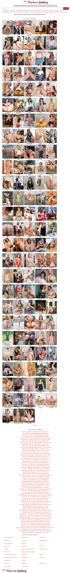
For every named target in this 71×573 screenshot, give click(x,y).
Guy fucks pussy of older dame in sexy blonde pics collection (35, 478)
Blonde (29, 361)
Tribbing (7, 143)
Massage (29, 34)
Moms (7, 298)
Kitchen (51, 205)
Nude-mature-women (40, 50)
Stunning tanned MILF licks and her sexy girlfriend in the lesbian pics (35, 493)
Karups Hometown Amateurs (28, 551)
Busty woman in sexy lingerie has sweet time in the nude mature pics (35, 515)
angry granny (12, 10)
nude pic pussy (46, 10)
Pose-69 (40, 252)
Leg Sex (41, 554)
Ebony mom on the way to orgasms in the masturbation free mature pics (35, 475)
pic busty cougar (64, 12)
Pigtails (7, 34)
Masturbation (30, 143)
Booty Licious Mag (8, 543)
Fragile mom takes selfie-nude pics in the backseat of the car (35, 462)
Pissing (7, 50)
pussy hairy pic (59, 10)
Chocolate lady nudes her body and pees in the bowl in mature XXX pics (35, 495)
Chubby (40, 159)
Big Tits (29, 236)
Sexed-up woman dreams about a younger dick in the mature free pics (35, 518)
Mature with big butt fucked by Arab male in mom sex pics (35, 506)
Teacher (51, 50)
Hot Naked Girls (7, 252)
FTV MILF (6, 549)
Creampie (7, 112)
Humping (51, 66)
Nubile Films (24, 563)
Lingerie (7, 423)
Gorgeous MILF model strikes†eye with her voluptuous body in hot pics (35, 513)
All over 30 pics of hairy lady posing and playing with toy (35, 433)
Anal (19, 392)
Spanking (19, 361)
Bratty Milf (24, 543)
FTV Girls (42, 546)
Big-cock (8, 66)
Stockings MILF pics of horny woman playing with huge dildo (35, 476)
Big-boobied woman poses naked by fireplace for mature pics (35, 481)
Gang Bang (7, 392)
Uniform (29, 159)
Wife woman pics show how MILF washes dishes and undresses (35, 501)
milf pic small (52, 10)
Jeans (51, 128)
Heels (18, 66)
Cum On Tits (8, 345)
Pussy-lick (51, 314)
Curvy (51, 252)
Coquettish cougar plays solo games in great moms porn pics (35, 482)
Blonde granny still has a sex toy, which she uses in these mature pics (35, 516)
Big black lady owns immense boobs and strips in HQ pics (35, 499)
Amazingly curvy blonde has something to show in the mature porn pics (35, 489)
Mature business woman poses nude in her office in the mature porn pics (35, 510)
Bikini (51, 236)
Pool (19, 330)
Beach (29, 221)
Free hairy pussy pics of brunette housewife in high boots (35, 436)
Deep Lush (6, 546)
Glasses (29, 66)
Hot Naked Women (51, 81)
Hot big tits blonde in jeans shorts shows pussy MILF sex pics (36, 529)
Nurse (29, 112)
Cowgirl (40, 407)
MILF (40, 97)
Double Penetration (7, 81)
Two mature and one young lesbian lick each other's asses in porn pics (35, 530)
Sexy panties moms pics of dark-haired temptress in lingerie (35, 434)
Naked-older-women (18, 423)
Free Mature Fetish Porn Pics (10, 557)
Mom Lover (42, 557)
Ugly (40, 34)
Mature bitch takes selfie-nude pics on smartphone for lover (35, 448)
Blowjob (40, 267)
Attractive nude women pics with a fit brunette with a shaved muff (35, 521)
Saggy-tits (7, 314)
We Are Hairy (25, 566)
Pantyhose (51, 330)
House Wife (18, 298)
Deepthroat (18, 112)
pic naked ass (34, 12)
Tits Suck (51, 361)
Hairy (40, 236)
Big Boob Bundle (43, 540)
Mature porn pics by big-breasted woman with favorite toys (35, 496)
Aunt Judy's (24, 540)
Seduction (18, 283)
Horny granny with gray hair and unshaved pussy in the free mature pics (35, 438)
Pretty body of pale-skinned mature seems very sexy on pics (35, 450)
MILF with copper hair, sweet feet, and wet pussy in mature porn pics (35, 504)
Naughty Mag (7, 560)
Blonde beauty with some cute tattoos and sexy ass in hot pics (35, 519)
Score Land (24, 554)
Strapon (18, 81)
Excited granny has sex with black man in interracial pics (35, 461)
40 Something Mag (8, 537)
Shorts (18, 221)
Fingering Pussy (18, 190)
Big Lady (41, 298)
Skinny (51, 345)
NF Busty (24, 560)
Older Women (7, 551)
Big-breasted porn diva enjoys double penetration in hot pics (35, 484)
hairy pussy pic (38, 10)
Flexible (29, 50)
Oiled (18, 50)
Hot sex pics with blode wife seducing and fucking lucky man (35, 465)
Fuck (18, 128)
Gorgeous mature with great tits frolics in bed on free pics (35, 472)
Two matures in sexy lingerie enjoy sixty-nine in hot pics (35, 502)
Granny (51, 283)
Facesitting (7, 283)
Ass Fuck (40, 221)
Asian (29, 174)
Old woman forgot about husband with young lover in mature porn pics (35, 447)
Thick (18, 143)
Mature (18, 267)
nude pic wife (13, 12)
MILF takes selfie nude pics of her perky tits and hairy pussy (35, 532)
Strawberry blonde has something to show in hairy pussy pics (35, 509)
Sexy (18, 97)
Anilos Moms (7, 540)
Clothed (29, 190)
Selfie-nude (40, 128)
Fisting (18, 345)
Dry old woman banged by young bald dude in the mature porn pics (35, 467)
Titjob (18, 159)
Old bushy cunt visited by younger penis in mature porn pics (35, 456)
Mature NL (6, 563)
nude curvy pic (57, 12)
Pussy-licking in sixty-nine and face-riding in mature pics (35, 492)
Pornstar (51, 407)
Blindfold (8, 361)
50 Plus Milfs (25, 537)
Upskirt (7, 376)
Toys (40, 190)
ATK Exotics (24, 546)
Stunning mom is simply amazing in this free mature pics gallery (35, 439)
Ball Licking (29, 298)
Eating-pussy (19, 252)
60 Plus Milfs (42, 537)
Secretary (7, 174)
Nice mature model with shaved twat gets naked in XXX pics (35, 490)
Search (66, 8)
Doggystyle (51, 97)
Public (40, 376)
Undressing (51, 159)
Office (7, 128)
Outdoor (40, 392)
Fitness (7, 330)
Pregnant (30, 97)
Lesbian (7, 267)
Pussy (29, 376)
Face (29, 205)
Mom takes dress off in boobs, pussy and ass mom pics (35, 451)
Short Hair (7, 97)
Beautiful (19, 236)
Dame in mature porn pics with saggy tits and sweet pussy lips (35, 453)
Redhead (40, 330)
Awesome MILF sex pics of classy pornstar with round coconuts (35, 523)
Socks (29, 81)
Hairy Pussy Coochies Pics (28, 549)
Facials (40, 205)
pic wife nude (25, 10)
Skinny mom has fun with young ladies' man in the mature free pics (35, 459)
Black (7, 190)
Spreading (51, 174)
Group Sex (7, 159)
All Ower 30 (42, 563)
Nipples (40, 143)
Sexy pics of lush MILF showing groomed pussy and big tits (35, 512)
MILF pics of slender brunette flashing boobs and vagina (35, 507)
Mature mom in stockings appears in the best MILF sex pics (35, 445)
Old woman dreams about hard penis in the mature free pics (35, 431)
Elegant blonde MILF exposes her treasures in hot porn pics (35, 444)
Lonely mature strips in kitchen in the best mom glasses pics (35, 473)
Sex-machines (29, 407)
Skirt (40, 174)
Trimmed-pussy (18, 314)
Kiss (41, 112)
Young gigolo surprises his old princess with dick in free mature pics (35, 485)
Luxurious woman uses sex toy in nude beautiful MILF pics (35, 498)
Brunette (29, 423)
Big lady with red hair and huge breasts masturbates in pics (35, 441)
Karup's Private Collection (10, 554)
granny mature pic (49, 12)
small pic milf (31, 10)
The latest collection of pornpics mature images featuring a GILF (35, 526)
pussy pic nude (41, 12)
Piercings (29, 267)
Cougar (29, 330)
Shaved (18, 376)
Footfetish (51, 267)
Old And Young (7, 407)
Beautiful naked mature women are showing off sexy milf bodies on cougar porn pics (35, 527)
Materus (14, 571)
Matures (35, 2)
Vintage (40, 81)
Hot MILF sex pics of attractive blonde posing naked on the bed (35, 524)
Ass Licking (40, 283)
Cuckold (7, 221)
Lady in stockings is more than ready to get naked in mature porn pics (35, 442)
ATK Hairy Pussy (43, 549)
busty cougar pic (6, 12)
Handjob (51, 190)
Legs (29, 283)
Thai (40, 66)
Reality (18, 174)
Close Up (29, 252)
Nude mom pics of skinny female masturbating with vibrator (35, 464)
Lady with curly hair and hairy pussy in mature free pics (35, 458)
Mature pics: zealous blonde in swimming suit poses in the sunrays (35, 455)
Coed (18, 407)
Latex (18, 34)
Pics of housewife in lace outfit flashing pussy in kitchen (35, 487)
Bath (51, 392)
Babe (29, 128)
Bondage (51, 34)
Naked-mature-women (8, 205)
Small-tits (51, 112)
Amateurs (29, 314)
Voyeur (40, 361)
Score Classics (7, 566)
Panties (29, 392)
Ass (8, 236)
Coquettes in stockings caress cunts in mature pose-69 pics (35, 468)
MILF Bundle (25, 557)
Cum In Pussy (51, 376)
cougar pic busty (27, 12)
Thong (29, 345)
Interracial (51, 221)
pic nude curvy (20, 12)
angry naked (19, 10)
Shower (18, 205)
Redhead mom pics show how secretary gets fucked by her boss (35, 470)
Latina (51, 298)
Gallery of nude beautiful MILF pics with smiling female (35, 479)
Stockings (40, 345)
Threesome (51, 143)
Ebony (40, 314)
